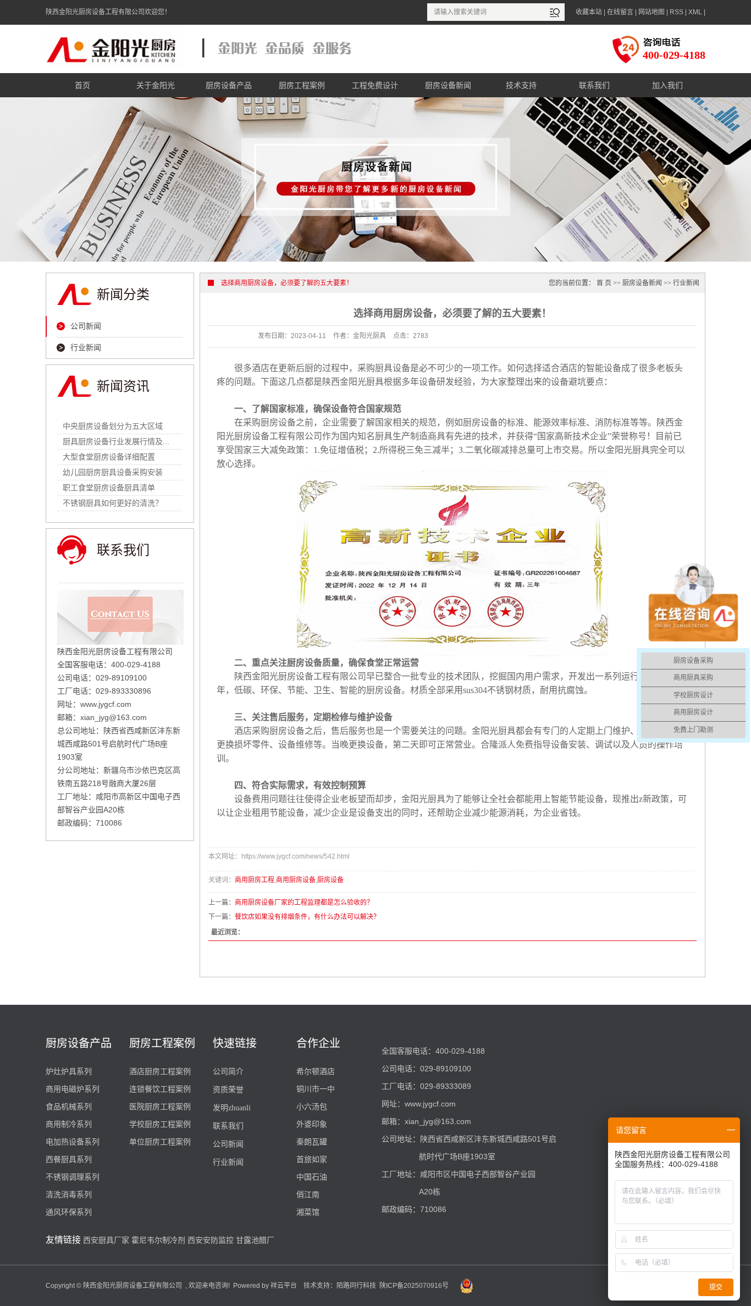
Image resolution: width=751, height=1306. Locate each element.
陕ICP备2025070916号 (414, 1286)
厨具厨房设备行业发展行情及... (116, 441)
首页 (82, 85)
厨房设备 (330, 880)
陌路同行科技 (356, 1286)
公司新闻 (85, 326)
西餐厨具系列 (69, 1159)
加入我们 (667, 85)
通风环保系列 (69, 1212)
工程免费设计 (375, 85)
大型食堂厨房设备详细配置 (109, 456)
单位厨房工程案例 (160, 1141)
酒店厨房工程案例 (160, 1071)
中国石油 (311, 1176)
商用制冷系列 (69, 1124)
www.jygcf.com (430, 1103)
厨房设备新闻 (448, 85)
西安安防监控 (210, 1240)
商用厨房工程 (254, 880)
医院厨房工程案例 (160, 1106)
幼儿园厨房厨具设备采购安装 (113, 472)
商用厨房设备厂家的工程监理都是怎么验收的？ (304, 902)
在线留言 (620, 12)
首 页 (604, 283)
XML (695, 12)
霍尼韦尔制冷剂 (158, 1240)
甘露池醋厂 (255, 1240)
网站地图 (651, 12)
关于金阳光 (155, 85)
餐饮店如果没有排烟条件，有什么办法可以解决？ (307, 917)
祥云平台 (283, 1286)
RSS (676, 12)
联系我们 (594, 85)
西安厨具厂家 (106, 1240)
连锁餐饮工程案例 (160, 1088)
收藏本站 (589, 12)
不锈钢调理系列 (73, 1176)
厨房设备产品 (229, 85)
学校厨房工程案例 (160, 1124)
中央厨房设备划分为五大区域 (113, 426)
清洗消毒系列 (69, 1194)
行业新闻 (85, 348)
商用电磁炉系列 (73, 1088)
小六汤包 (311, 1106)
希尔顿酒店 (315, 1071)
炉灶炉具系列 (69, 1071)
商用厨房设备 (296, 880)
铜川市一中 (315, 1088)
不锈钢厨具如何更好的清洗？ (113, 503)
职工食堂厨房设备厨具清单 (109, 487)
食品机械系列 (69, 1106)
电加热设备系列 (73, 1141)
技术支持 (521, 85)
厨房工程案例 (302, 85)
